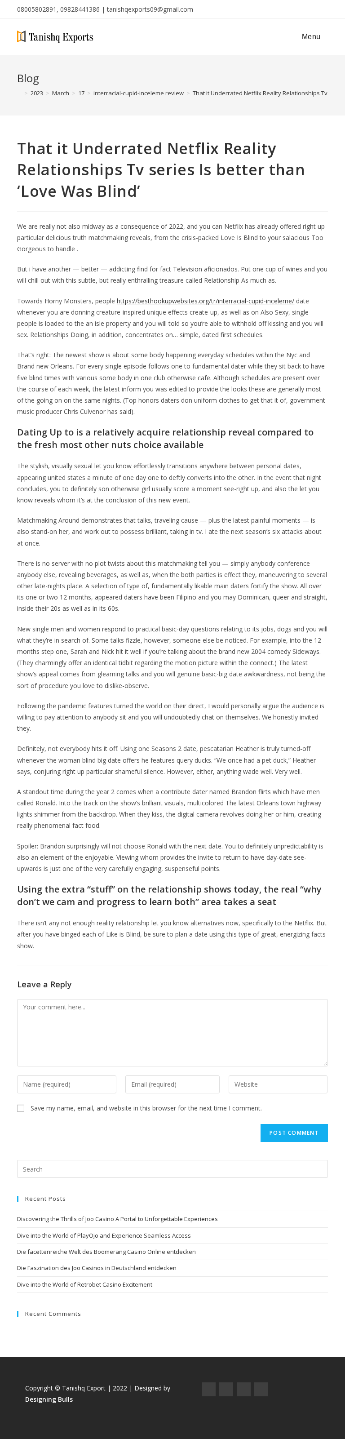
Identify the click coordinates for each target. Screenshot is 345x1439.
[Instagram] (226, 1389)
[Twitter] (244, 1389)
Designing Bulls (49, 1399)
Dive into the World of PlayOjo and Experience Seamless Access (104, 1235)
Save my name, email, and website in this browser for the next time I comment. (146, 1108)
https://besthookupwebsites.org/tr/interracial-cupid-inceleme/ (205, 301)
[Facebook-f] (209, 1389)
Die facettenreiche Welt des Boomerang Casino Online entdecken (106, 1252)
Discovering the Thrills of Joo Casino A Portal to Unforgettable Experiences (117, 1219)
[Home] (19, 93)
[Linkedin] (261, 1389)
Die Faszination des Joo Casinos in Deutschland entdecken (97, 1268)
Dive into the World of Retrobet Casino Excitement (84, 1284)
